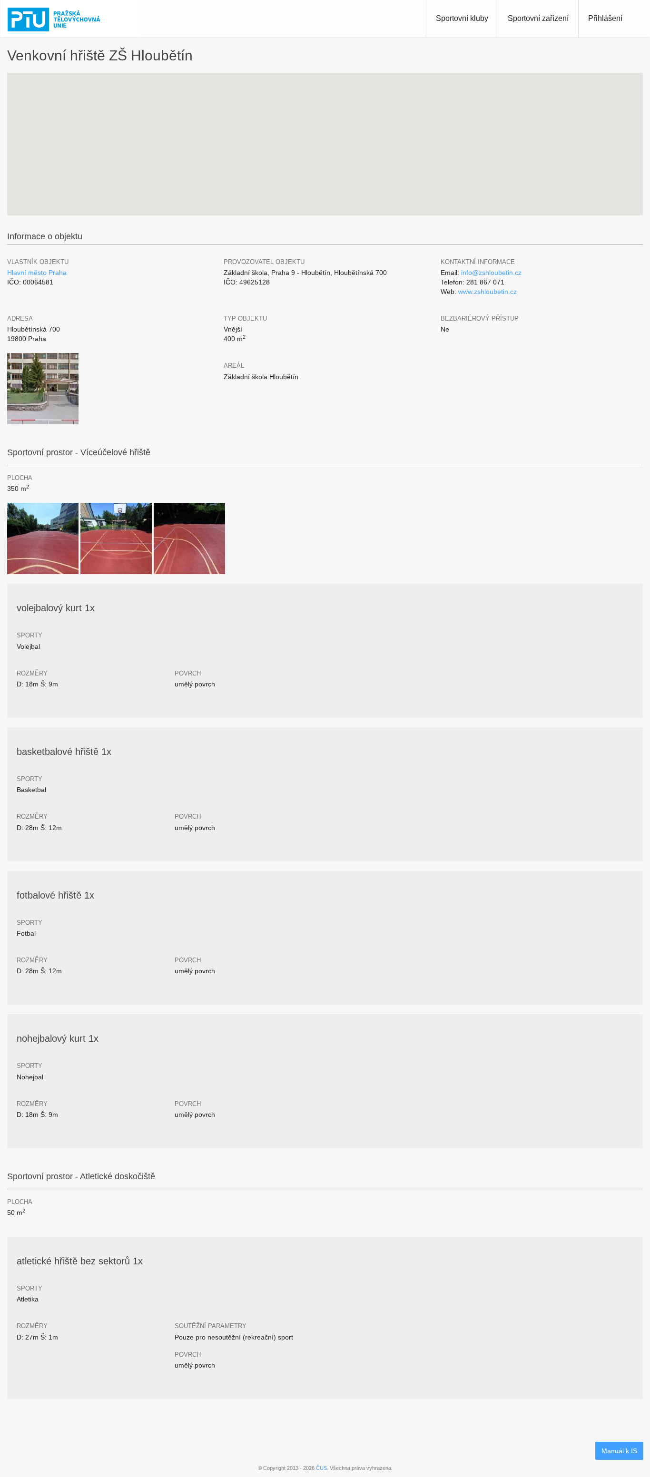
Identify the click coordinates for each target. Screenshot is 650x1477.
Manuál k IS (619, 1451)
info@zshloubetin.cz (491, 272)
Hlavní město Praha (37, 272)
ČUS (321, 1468)
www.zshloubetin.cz (487, 291)
